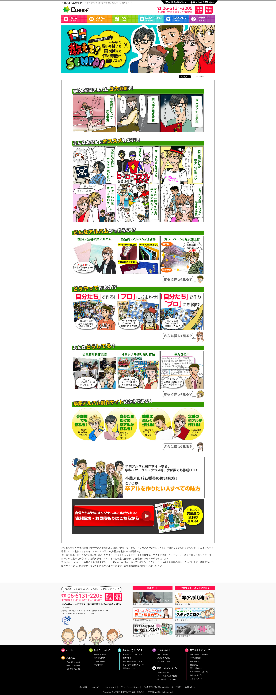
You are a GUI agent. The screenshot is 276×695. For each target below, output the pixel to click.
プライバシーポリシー (129, 687)
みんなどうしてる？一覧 (132, 654)
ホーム (74, 19)
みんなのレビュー (197, 675)
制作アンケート (129, 658)
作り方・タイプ (125, 19)
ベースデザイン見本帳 (199, 672)
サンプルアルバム (73, 669)
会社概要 (83, 687)
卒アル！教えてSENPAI (166, 679)
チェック (200, 76)
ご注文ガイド (202, 19)
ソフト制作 (98, 665)
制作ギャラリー (129, 668)
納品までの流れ (163, 658)
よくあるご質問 (163, 661)
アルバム (99, 19)
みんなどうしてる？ (151, 19)
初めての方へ (162, 654)
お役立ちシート (196, 665)
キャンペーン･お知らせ (199, 654)
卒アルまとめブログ (176, 19)
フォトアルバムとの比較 (167, 676)
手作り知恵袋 (195, 658)
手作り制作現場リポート (132, 661)
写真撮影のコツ (196, 661)
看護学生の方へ (163, 672)
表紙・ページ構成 (73, 665)
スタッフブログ (196, 679)
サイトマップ (110, 687)
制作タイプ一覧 (100, 654)
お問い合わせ (190, 687)
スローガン (96, 687)
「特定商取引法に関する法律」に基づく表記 (162, 687)
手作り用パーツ (196, 668)
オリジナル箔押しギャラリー (134, 665)
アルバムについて (73, 662)
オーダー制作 (99, 661)
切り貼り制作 (99, 658)
